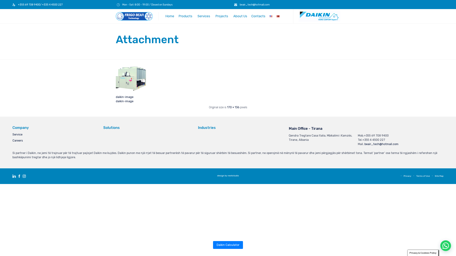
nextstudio (233, 175)
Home (169, 16)
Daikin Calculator (228, 245)
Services (204, 16)
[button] (319, 21)
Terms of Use (423, 176)
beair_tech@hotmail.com (381, 144)
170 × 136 (233, 107)
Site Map (439, 176)
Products (185, 16)
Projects (221, 16)
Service (17, 134)
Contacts (258, 16)
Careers (17, 140)
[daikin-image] (131, 90)
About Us (240, 16)
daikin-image (124, 97)
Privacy (407, 176)
